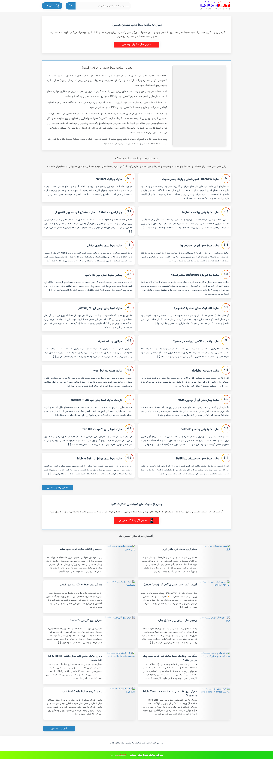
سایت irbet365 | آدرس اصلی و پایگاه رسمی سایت (190, 179)
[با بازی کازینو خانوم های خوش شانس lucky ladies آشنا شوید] (119, 668)
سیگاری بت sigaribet (110, 341)
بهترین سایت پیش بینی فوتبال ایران (177, 620)
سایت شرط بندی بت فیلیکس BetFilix (197, 459)
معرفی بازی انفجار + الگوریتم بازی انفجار (81, 585)
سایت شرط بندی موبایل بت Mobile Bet (99, 459)
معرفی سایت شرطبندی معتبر (136, 44)
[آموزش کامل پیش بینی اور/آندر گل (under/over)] (214, 596)
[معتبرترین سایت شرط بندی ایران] (214, 561)
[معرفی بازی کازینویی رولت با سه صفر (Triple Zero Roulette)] (214, 703)
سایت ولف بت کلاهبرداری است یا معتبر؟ (196, 341)
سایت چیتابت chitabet (109, 179)
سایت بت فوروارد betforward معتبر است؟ (195, 275)
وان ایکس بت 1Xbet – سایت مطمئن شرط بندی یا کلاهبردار (88, 212)
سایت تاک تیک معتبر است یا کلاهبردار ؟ (196, 308)
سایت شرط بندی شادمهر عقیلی (104, 246)
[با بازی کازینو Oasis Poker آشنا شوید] (119, 703)
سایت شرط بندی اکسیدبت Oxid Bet (102, 429)
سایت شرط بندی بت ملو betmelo (200, 429)
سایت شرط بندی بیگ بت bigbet (200, 212)
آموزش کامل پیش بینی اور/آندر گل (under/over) (170, 585)
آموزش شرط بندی (59, 728)
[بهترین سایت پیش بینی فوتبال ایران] (214, 632)
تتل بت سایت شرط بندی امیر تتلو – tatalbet (96, 400)
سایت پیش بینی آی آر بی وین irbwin (198, 400)
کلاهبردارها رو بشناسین (57, 487)
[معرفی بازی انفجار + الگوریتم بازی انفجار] (119, 596)
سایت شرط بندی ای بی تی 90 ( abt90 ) (100, 308)
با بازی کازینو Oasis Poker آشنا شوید (82, 692)
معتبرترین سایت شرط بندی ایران (179, 549)
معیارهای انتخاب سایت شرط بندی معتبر (81, 549)
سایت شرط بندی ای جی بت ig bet (199, 246)
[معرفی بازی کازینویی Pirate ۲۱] (119, 632)
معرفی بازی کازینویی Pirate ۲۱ (86, 620)
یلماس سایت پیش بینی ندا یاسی (103, 275)
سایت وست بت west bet (107, 371)
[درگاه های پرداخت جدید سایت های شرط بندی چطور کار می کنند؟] (214, 668)
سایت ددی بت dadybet (205, 371)
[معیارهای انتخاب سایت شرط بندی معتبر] (119, 561)
